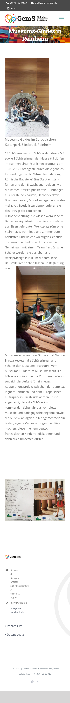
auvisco (16, 668)
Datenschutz (13, 634)
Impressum (13, 626)
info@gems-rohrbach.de (16, 610)
